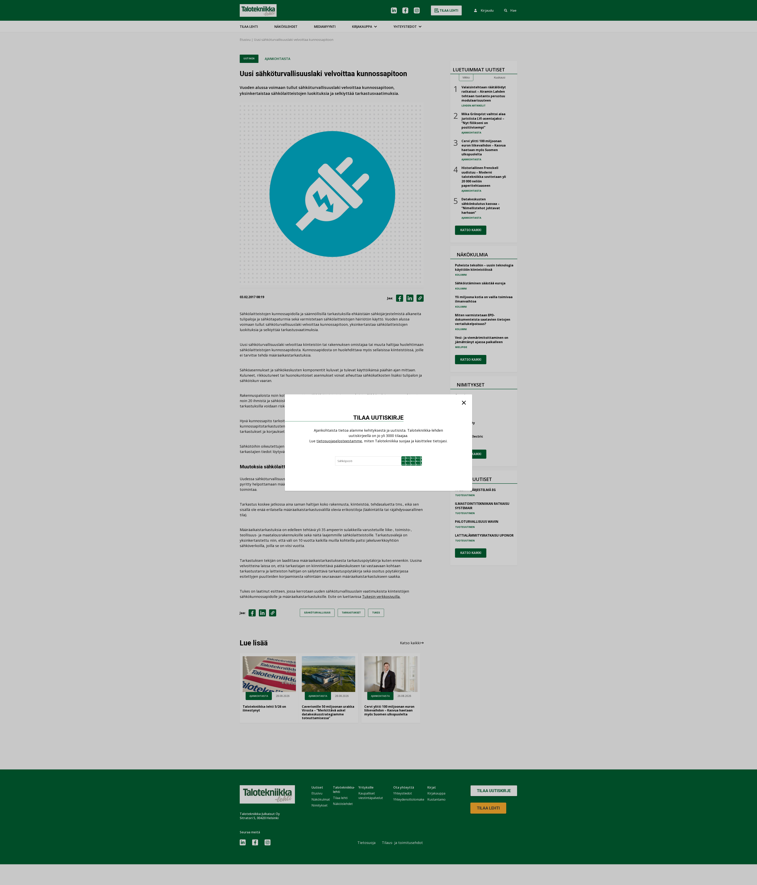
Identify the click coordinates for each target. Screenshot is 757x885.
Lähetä (411, 461)
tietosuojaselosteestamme (339, 441)
